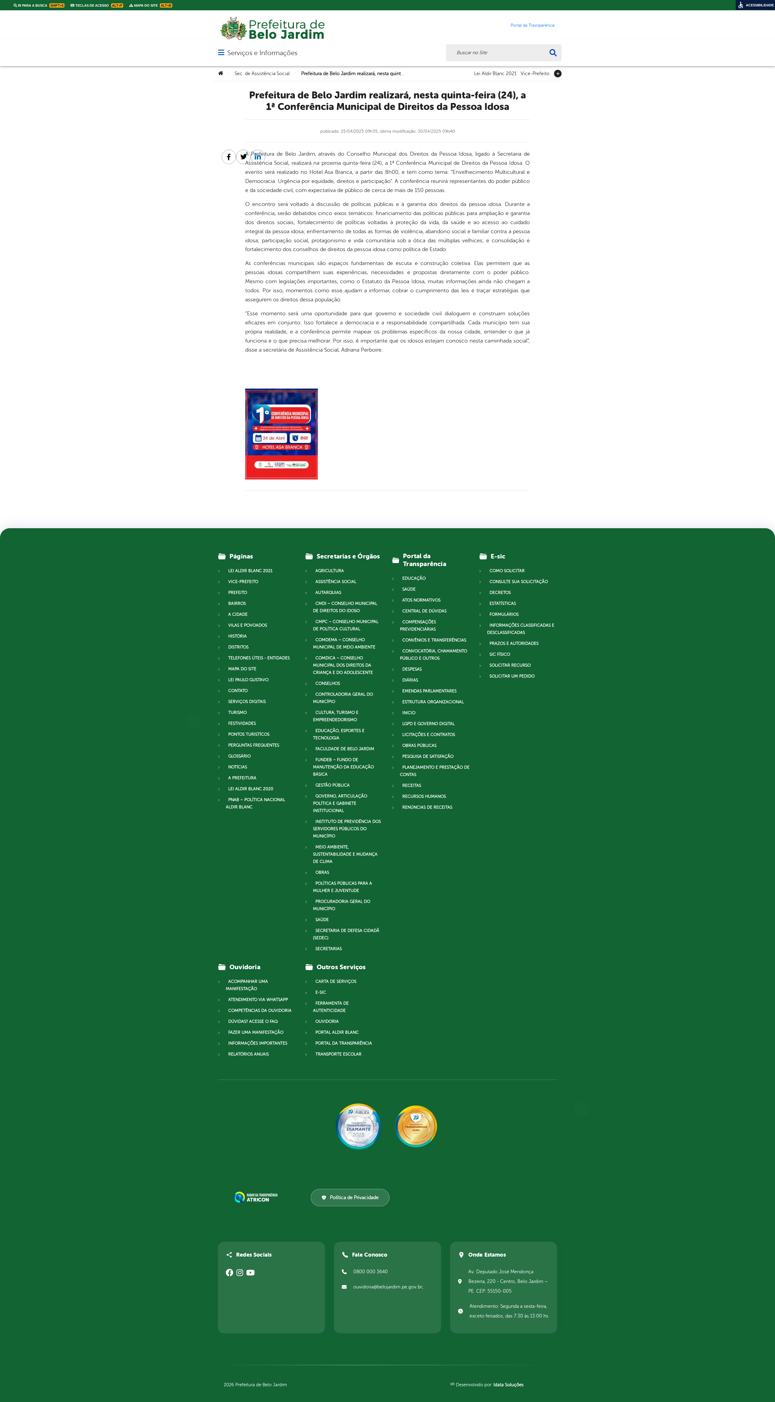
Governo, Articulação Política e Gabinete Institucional (340, 803)
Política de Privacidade (354, 1197)
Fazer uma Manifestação (255, 1032)
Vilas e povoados (247, 625)
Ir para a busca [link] (40, 5)
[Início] (220, 73)
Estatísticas (503, 603)
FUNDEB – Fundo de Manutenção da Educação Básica (343, 767)
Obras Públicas (419, 745)
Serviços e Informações (262, 53)
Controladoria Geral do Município (343, 698)
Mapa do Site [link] (152, 5)
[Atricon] (257, 1197)
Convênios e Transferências (434, 640)
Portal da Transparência (343, 1043)
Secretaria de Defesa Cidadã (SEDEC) (346, 934)
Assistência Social (335, 581)
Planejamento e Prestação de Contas (435, 771)
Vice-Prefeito (535, 73)
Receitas (411, 785)
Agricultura (329, 570)
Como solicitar (507, 570)
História (237, 636)
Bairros (237, 603)
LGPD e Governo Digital (428, 723)
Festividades (242, 723)
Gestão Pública (332, 785)
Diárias (410, 680)
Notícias (237, 767)
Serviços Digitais (247, 701)
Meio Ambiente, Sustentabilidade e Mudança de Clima (345, 854)
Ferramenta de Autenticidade (331, 1007)
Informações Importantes (257, 1043)
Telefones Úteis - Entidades (259, 658)
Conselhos (327, 683)
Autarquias (328, 592)
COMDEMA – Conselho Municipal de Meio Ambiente (344, 643)
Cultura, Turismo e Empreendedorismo (335, 716)
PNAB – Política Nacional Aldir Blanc (255, 803)
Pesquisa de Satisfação (427, 756)
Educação (414, 578)
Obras (322, 872)
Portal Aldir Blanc (337, 1032)
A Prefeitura (242, 778)
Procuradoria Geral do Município (341, 905)
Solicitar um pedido (512, 676)
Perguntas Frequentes (253, 745)
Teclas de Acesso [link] (98, 5)
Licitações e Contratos (428, 734)
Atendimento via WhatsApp (258, 999)
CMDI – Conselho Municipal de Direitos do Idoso (345, 607)
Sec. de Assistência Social (262, 73)
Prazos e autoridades (514, 643)
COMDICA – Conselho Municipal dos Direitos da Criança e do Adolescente (343, 665)
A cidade (238, 614)
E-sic (320, 992)
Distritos (238, 647)
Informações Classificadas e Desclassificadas (520, 629)
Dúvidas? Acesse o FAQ (253, 1021)
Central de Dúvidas (424, 611)
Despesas (412, 669)
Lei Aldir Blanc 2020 (250, 789)
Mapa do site (242, 669)
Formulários (504, 614)
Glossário (239, 756)
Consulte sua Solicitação (519, 581)
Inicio (408, 713)
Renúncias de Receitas (427, 807)
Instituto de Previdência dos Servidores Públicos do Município (347, 828)
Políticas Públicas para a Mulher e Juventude (342, 887)
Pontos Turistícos (248, 734)
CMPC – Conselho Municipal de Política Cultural (345, 625)
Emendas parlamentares (429, 691)
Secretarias (328, 948)
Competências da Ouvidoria (260, 1010)
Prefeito (237, 592)
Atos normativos (421, 600)
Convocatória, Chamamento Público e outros (433, 655)
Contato (238, 690)
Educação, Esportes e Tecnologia (338, 734)
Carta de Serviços (335, 981)
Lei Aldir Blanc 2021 (495, 73)
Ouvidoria (327, 1021)
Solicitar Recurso (510, 665)
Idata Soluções (508, 1384)
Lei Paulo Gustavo (248, 680)
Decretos (500, 592)
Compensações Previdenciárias (418, 625)
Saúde (322, 919)
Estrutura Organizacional (433, 702)
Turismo (237, 712)
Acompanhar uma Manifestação (247, 985)
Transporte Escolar (338, 1054)
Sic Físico (500, 654)
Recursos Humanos (424, 796)
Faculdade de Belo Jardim (344, 749)
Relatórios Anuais (248, 1054)
